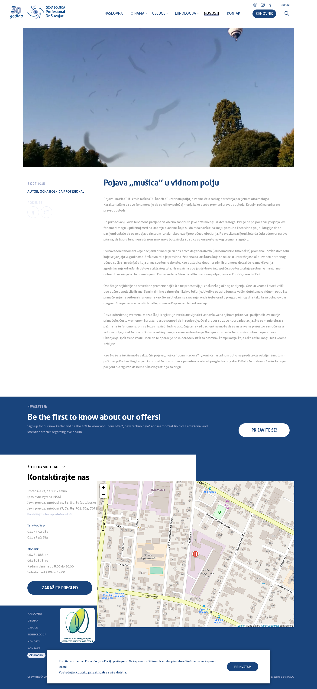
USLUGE (158, 13)
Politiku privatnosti (90, 672)
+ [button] (103, 487)
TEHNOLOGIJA (184, 13)
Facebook (270, 5)
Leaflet (241, 625)
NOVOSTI (211, 13)
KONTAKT (234, 13)
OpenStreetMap (270, 625)
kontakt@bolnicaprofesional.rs (49, 514)
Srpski (285, 4)
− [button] (103, 494)
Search (287, 13)
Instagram (263, 5)
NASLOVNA (113, 13)
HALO (290, 676)
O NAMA (137, 13)
